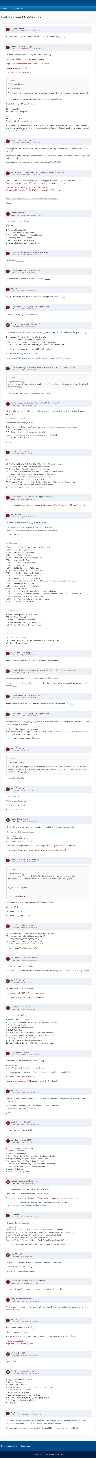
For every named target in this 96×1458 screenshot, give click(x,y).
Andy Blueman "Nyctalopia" (22, 1298)
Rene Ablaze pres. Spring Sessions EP (26, 324)
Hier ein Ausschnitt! (15, 896)
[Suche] (81, 3)
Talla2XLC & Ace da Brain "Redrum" (25, 859)
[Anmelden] (87, 3)
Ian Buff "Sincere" (18, 748)
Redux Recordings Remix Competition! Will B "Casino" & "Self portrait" (39, 172)
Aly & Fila (14, 1412)
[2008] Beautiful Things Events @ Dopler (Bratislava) (32, 306)
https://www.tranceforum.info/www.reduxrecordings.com (29, 527)
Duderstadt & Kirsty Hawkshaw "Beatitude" (28, 1281)
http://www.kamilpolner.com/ (18, 1341)
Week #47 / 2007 (18, 1353)
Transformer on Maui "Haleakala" (24, 958)
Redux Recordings (18, 514)
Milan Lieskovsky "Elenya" (21, 652)
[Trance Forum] (1, 3)
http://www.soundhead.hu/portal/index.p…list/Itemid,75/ (29, 63)
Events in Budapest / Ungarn (22, 46)
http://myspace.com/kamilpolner (19, 1343)
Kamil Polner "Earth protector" (23, 925)
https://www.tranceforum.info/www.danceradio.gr (26, 1205)
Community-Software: (48, 1454)
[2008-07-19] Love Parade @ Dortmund (27, 270)
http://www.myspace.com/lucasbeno (21, 1108)
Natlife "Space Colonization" (22, 819)
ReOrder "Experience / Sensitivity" (24, 1181)
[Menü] (93, 3)
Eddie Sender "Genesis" (20, 1052)
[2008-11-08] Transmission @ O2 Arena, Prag (29, 252)
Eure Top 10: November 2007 (23, 1371)
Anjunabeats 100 (18, 1214)
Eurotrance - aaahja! (19, 28)
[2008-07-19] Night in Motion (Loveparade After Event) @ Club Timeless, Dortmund (44, 367)
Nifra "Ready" (16, 1254)
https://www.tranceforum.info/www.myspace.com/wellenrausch (52, 427)
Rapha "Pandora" (18, 213)
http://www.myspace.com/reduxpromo (57, 845)
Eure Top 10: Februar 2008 (22, 1007)
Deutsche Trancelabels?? (20, 1122)
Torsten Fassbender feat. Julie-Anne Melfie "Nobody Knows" (35, 403)
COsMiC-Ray (15, 31)
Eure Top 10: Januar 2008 (21, 1140)
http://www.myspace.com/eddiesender (22, 1081)
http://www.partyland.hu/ (16, 68)
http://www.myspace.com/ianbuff (28, 997)
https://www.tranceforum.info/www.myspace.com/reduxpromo (32, 199)
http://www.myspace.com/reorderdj (53, 1198)
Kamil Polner (16, 288)
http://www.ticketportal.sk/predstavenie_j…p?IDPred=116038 (59, 505)
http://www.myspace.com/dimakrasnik (50, 850)
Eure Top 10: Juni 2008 (20, 451)
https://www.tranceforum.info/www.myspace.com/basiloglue (31, 435)
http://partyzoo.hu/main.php (17, 72)
